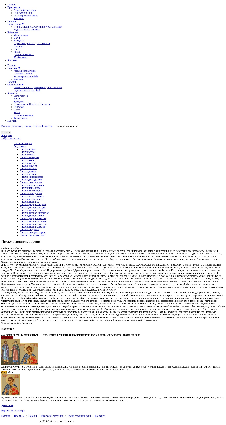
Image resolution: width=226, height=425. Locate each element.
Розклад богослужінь (25, 10)
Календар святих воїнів (26, 15)
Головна (11, 4)
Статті (17, 49)
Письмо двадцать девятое (33, 226)
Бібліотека (12, 32)
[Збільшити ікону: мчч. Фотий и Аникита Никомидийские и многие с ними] (10, 364)
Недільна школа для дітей (27, 29)
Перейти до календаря (13, 410)
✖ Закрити (6, 135)
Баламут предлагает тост (33, 235)
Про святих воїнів (23, 13)
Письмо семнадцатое (31, 193)
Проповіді (19, 46)
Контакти (19, 18)
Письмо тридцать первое (33, 232)
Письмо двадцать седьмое (33, 221)
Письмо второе (28, 151)
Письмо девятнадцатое (32, 199)
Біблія (17, 38)
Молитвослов (21, 35)
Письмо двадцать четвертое (34, 212)
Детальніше (7, 405)
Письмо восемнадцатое (32, 196)
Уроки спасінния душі (79, 416)
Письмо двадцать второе (33, 207)
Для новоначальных (24, 54)
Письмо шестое (28, 163)
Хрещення (19, 40)
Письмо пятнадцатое (31, 188)
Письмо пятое (27, 160)
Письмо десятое (28, 174)
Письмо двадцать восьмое (33, 224)
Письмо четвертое (29, 157)
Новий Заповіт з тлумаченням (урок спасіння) (38, 26)
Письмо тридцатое (29, 229)
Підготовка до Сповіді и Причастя (32, 43)
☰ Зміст (6, 132)
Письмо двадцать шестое (33, 218)
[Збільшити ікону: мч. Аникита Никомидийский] (10, 394)
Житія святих (21, 57)
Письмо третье (27, 154)
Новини (11, 21)
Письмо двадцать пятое (32, 215)
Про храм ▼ (13, 7)
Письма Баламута (43, 126)
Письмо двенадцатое (31, 179)
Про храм (19, 416)
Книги (17, 51)
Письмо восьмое (28, 168)
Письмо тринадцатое (31, 182)
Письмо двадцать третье (32, 210)
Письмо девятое (28, 171)
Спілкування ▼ (15, 24)
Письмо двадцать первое (33, 204)
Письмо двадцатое (29, 201)
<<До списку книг (11, 138)
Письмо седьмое (28, 165)
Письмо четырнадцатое (32, 185)
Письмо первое (28, 149)
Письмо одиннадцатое (31, 176)
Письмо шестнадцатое (31, 190)
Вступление (20, 146)
